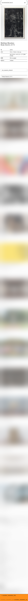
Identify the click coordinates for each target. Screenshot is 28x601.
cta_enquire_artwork (7, 70)
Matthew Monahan (7, 43)
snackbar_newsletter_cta (20, 599)
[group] (14, 23)
